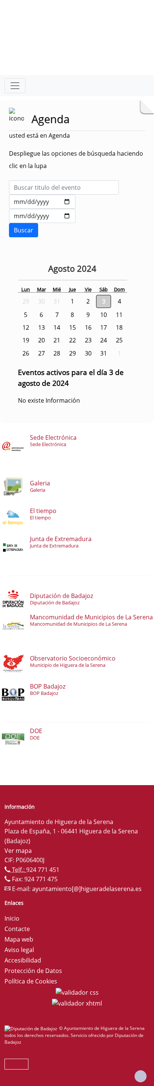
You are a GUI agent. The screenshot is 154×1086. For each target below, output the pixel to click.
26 (25, 353)
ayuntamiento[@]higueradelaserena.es (87, 889)
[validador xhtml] (77, 1003)
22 (72, 340)
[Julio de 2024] (42, 269)
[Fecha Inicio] (42, 202)
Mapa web (18, 939)
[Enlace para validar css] (77, 992)
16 (88, 327)
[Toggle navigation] (14, 85)
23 (88, 340)
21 (56, 340)
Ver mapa (18, 850)
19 (25, 340)
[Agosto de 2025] (104, 269)
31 (103, 353)
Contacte (17, 929)
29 (72, 353)
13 (41, 327)
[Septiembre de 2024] (115, 269)
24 (103, 340)
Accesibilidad (22, 960)
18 (119, 327)
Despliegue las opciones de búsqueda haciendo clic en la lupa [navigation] (76, 159)
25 (119, 340)
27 (41, 353)
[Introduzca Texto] (64, 187)
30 (88, 353)
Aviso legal (19, 950)
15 (72, 327)
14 (56, 327)
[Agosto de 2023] (28, 269)
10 (103, 315)
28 (56, 353)
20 (41, 340)
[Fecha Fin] (42, 216)
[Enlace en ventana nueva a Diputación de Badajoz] (31, 1028)
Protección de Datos (33, 971)
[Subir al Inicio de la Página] (141, 1076)
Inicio (11, 918)
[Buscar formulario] (23, 230)
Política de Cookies (30, 981)
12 (25, 327)
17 (103, 327)
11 (119, 315)
